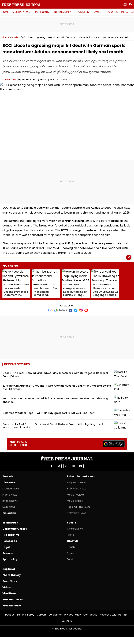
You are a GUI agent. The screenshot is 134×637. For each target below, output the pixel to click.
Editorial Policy (25, 614)
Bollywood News (76, 482)
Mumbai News (21, 11)
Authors (67, 621)
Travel (71, 553)
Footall (71, 535)
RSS (126, 614)
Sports (14, 37)
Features (111, 11)
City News (9, 482)
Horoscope (9, 541)
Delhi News (8, 507)
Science (7, 553)
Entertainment (63, 11)
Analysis (7, 476)
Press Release (11, 605)
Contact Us (90, 614)
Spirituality (9, 559)
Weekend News (12, 599)
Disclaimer (55, 614)
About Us (9, 614)
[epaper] (125, 4)
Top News (8, 569)
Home (5, 11)
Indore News (9, 494)
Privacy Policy (72, 614)
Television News (76, 513)
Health (71, 547)
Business (83, 11)
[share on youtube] (81, 466)
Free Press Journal (21, 4)
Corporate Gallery (14, 528)
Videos (7, 587)
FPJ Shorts (41, 11)
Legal (6, 547)
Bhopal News (10, 501)
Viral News (9, 593)
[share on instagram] (73, 466)
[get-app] (130, 4)
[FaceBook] (70, 310)
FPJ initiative (11, 535)
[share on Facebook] (51, 466)
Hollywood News (76, 488)
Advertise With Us (110, 614)
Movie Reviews (75, 494)
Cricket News (75, 528)
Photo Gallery (11, 575)
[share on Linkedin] (66, 466)
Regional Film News (78, 507)
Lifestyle (73, 541)
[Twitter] (75, 310)
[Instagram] (81, 310)
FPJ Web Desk (9, 79)
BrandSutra (10, 522)
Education (9, 513)
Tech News (9, 581)
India (124, 11)
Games (96, 11)
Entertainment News (81, 476)
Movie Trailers (75, 501)
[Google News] (57, 310)
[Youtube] (86, 310)
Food (70, 559)
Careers (41, 614)
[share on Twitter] (59, 466)
